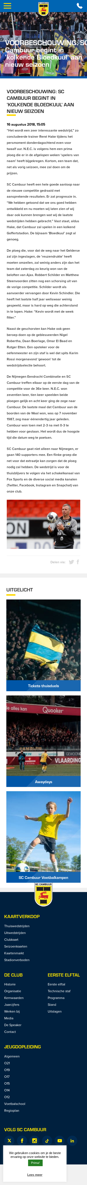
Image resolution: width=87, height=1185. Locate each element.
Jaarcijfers (11, 1004)
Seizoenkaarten (15, 946)
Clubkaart (11, 939)
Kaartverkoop (21, 916)
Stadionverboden (17, 959)
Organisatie (12, 991)
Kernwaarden (14, 997)
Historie (10, 984)
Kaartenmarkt (14, 953)
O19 (7, 1069)
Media (8, 1018)
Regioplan (11, 1110)
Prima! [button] (35, 1162)
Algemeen (12, 1056)
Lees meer (34, 1175)
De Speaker (12, 1025)
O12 (7, 1097)
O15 (7, 1083)
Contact (10, 1031)
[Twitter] (9, 1141)
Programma (56, 997)
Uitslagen (55, 1011)
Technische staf (59, 991)
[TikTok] (47, 1141)
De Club (13, 975)
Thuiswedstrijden (17, 926)
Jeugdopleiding (22, 1046)
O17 (7, 1076)
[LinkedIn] (72, 1141)
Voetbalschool (14, 1103)
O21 (7, 1063)
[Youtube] (59, 1141)
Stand (52, 1004)
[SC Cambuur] (43, 9)
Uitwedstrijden (15, 932)
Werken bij (12, 1011)
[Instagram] (34, 1141)
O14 (7, 1090)
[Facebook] (22, 1141)
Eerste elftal (64, 975)
